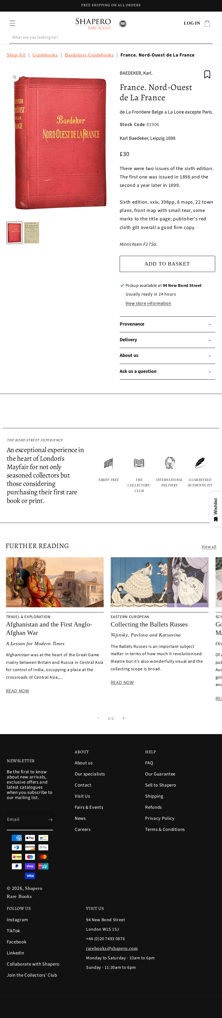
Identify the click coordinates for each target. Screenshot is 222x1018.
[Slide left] (99, 718)
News (80, 818)
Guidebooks (45, 55)
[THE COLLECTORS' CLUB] (139, 475)
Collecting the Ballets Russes (149, 624)
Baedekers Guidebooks (89, 55)
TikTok (13, 931)
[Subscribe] (46, 820)
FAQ (149, 763)
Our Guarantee (160, 774)
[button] (12, 23)
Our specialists (90, 774)
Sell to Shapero (160, 785)
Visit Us (82, 796)
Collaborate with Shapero (33, 964)
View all (209, 547)
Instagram (17, 920)
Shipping (154, 796)
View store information (148, 303)
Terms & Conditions (165, 829)
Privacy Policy (159, 818)
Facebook (16, 942)
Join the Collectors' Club (32, 975)
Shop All (16, 55)
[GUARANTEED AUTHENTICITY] (200, 475)
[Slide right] (123, 718)
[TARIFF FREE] (108, 475)
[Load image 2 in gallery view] (31, 233)
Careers (83, 829)
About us (84, 763)
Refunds (153, 807)
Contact (83, 785)
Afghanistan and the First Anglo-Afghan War (49, 628)
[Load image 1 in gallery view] (14, 233)
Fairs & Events (89, 807)
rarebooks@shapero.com (112, 948)
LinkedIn (15, 953)
